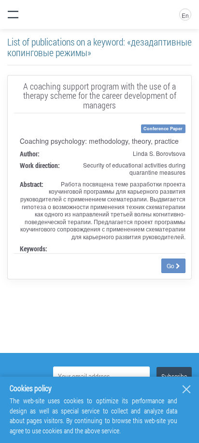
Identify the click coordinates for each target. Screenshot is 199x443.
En (185, 15)
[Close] (186, 389)
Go (171, 265)
